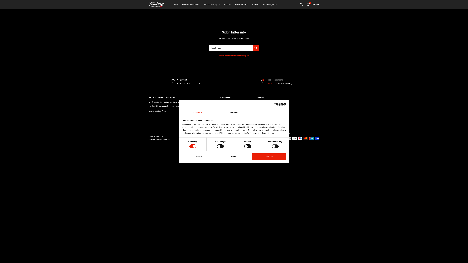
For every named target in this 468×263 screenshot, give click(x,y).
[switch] (220, 146)
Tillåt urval (234, 156)
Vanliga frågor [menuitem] (241, 4)
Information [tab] (234, 112)
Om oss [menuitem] (227, 4)
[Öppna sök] (301, 4)
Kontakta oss (272, 83)
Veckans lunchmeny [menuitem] (190, 4)
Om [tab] (270, 112)
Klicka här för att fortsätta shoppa (234, 56)
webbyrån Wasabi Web (163, 140)
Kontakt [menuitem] (255, 4)
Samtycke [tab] (197, 112)
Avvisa (199, 156)
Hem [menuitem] (176, 4)
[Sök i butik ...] (256, 48)
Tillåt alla (269, 156)
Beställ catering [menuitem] (210, 4)
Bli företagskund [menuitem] (270, 4)
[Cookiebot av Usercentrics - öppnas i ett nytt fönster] (275, 104)
